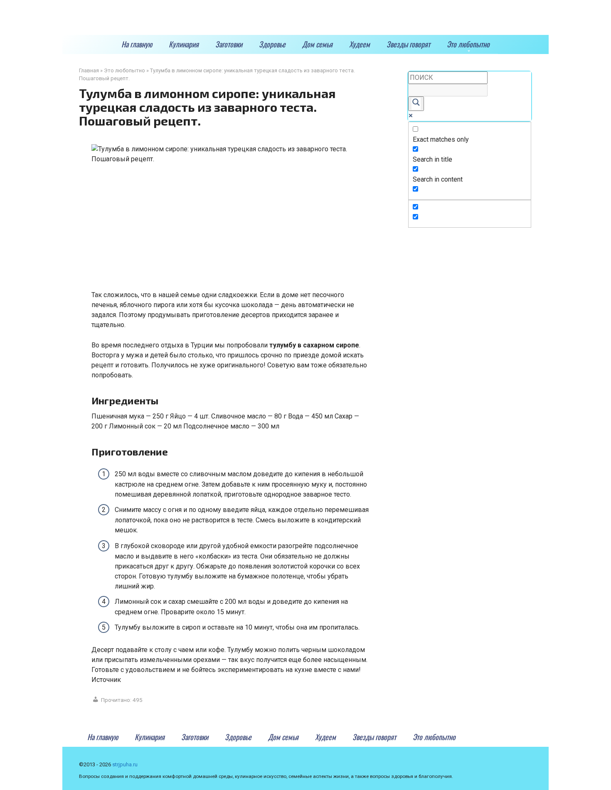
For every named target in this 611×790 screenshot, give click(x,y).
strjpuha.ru (125, 764)
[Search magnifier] (416, 103)
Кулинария (184, 44)
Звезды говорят (408, 44)
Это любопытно (468, 44)
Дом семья (317, 44)
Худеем (359, 44)
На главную (136, 44)
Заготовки (228, 44)
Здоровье (272, 44)
